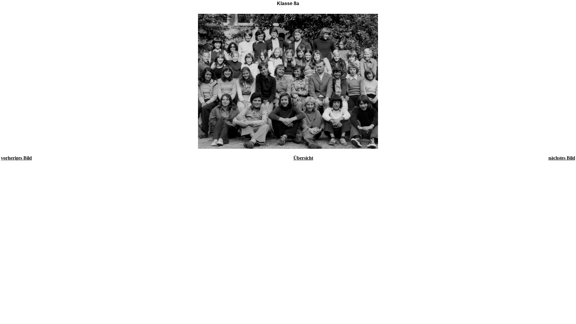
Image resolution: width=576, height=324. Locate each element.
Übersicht (303, 157)
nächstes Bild (561, 157)
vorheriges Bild (16, 157)
